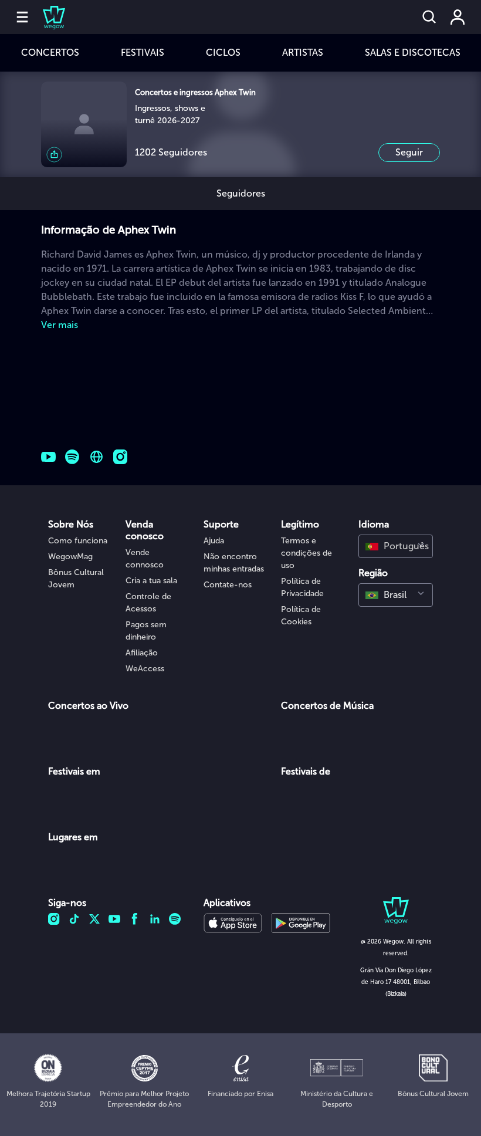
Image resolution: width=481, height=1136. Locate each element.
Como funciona (77, 541)
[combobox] (395, 546)
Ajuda (214, 541)
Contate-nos (228, 585)
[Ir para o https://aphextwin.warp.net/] (96, 456)
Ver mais (59, 324)
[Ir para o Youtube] (48, 457)
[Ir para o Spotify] (72, 456)
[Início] (47, 17)
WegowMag (70, 557)
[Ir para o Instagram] (120, 456)
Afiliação (142, 653)
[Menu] (22, 17)
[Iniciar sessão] (457, 17)
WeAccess (145, 669)
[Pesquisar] (429, 17)
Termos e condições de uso (306, 553)
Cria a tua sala (151, 581)
